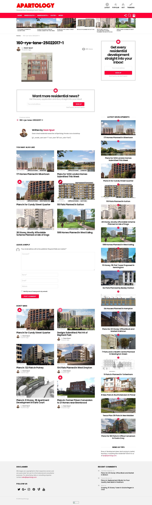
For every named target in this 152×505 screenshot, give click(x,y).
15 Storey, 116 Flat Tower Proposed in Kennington (118, 266)
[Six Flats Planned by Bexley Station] (118, 278)
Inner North (42, 15)
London (84, 171)
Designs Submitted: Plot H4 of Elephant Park (72, 334)
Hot (123, 7)
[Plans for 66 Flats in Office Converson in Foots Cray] (118, 426)
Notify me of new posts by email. (35, 291)
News (61, 15)
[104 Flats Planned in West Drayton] (76, 354)
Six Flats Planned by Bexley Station (118, 288)
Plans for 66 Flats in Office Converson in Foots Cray (118, 437)
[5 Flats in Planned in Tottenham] (118, 364)
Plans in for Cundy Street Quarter (65, 30)
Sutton (83, 201)
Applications (33, 171)
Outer (53, 15)
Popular (115, 7)
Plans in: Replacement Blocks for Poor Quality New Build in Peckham (115, 481)
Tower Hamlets (46, 229)
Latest (107, 7)
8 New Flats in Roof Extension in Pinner (118, 395)
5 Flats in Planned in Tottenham (118, 374)
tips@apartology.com (110, 455)
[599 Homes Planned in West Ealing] (126, 23)
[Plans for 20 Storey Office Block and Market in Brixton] (118, 319)
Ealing (83, 229)
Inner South (29, 15)
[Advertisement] (118, 98)
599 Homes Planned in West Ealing (125, 30)
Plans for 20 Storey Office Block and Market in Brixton (118, 330)
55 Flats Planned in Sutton (85, 29)
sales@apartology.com (29, 477)
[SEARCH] (129, 15)
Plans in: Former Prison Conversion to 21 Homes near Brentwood (74, 401)
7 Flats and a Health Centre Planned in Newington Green (118, 352)
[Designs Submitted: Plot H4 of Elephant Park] (76, 319)
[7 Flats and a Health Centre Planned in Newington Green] (118, 341)
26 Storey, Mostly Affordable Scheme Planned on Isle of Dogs (105, 31)
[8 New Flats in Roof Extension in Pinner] (118, 385)
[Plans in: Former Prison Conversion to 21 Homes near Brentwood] (76, 387)
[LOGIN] (134, 15)
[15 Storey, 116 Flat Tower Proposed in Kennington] (118, 255)
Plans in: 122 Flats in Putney (30, 367)
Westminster (45, 201)
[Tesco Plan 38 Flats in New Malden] (118, 405)
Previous (17, 26)
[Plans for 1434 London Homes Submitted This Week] (46, 23)
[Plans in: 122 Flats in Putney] (35, 354)
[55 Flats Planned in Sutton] (86, 23)
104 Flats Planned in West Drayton (74, 367)
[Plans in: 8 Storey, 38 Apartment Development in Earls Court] (35, 387)
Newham (43, 171)
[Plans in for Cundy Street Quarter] (66, 23)
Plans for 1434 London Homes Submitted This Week (46, 30)
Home (19, 15)
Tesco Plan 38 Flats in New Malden (118, 415)
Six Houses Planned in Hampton (118, 308)
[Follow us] (125, 15)
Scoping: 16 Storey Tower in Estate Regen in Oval (117, 489)
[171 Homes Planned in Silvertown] (26, 23)
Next (134, 26)
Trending (131, 7)
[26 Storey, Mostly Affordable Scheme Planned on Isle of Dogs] (106, 23)
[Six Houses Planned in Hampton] (118, 298)
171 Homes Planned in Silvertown (24, 30)
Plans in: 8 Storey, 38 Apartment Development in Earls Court (32, 401)
